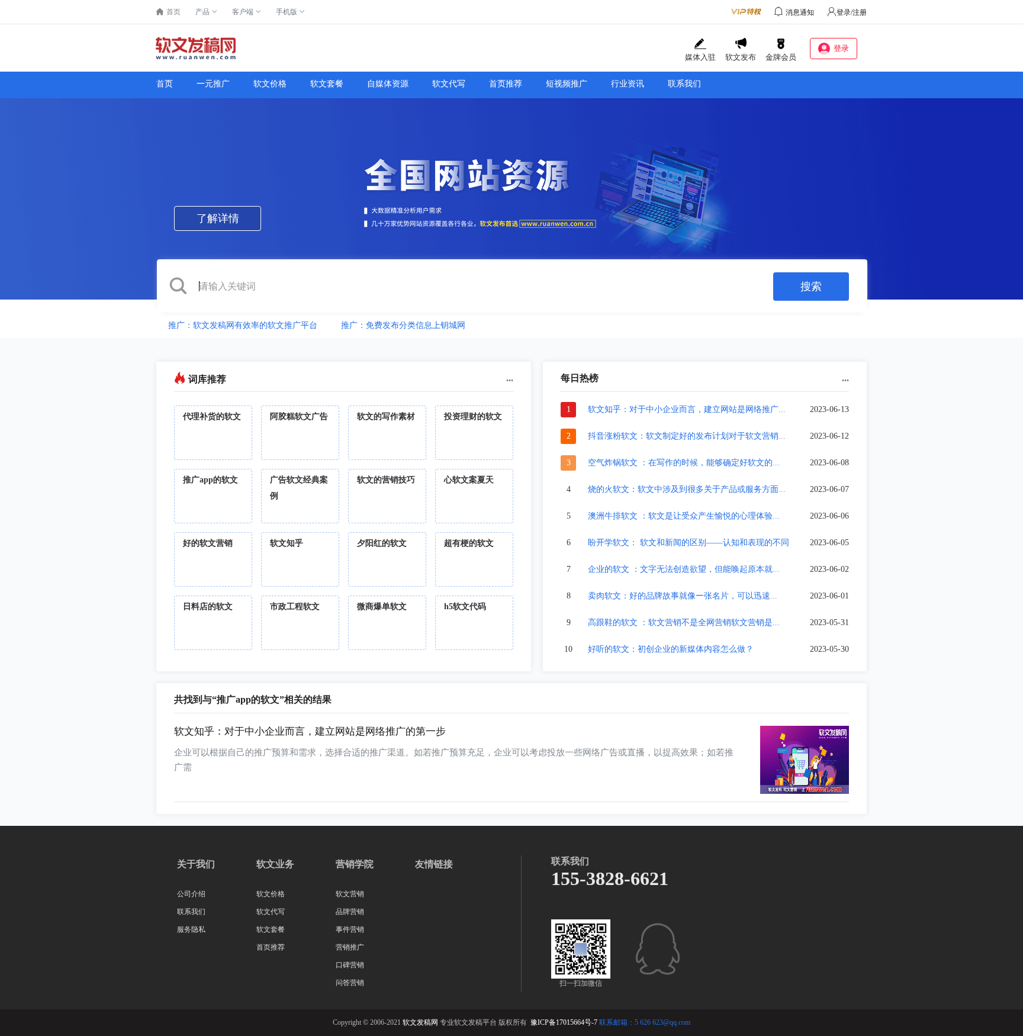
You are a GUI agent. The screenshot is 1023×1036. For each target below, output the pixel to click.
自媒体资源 (387, 83)
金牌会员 (780, 57)
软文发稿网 (420, 1022)
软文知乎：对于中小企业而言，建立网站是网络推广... (687, 409)
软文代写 (448, 83)
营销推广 (350, 947)
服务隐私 (191, 929)
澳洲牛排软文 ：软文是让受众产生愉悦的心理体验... (684, 515)
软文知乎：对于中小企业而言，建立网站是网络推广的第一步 (310, 731)
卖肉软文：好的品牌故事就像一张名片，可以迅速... (682, 595)
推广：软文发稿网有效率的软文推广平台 (242, 325)
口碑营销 (350, 965)
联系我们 (684, 83)
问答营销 (350, 983)
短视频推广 (566, 83)
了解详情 (218, 218)
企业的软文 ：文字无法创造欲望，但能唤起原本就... (684, 569)
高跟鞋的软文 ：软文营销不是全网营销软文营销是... (684, 622)
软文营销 (350, 894)
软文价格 (270, 83)
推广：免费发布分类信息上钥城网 (403, 325)
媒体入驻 (700, 57)
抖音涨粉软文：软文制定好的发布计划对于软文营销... (687, 436)
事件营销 (350, 929)
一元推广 (213, 83)
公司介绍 (191, 894)
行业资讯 (627, 83)
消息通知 (800, 12)
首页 (164, 83)
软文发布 (740, 57)
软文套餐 (326, 83)
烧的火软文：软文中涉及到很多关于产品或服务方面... (687, 489)
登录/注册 (852, 12)
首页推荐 (505, 83)
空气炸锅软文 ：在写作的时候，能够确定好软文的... (684, 462)
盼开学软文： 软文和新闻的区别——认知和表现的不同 (688, 542)
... (509, 378)
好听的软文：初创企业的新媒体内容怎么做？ (671, 649)
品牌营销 (350, 912)
